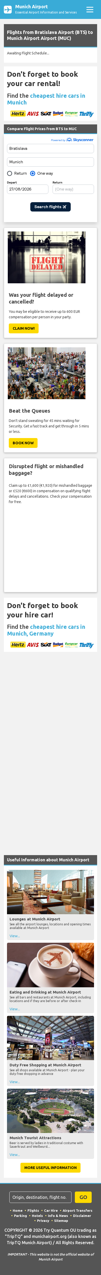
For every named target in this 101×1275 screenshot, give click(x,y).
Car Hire (51, 1210)
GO (83, 1197)
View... (15, 936)
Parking (20, 1215)
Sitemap (61, 1220)
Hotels (37, 1215)
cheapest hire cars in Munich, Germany (46, 630)
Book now (23, 443)
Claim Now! (24, 328)
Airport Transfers (77, 1210)
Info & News (58, 1215)
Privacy (43, 1220)
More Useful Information (50, 1168)
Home (18, 1210)
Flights (33, 1210)
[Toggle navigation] (89, 9)
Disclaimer (82, 1215)
